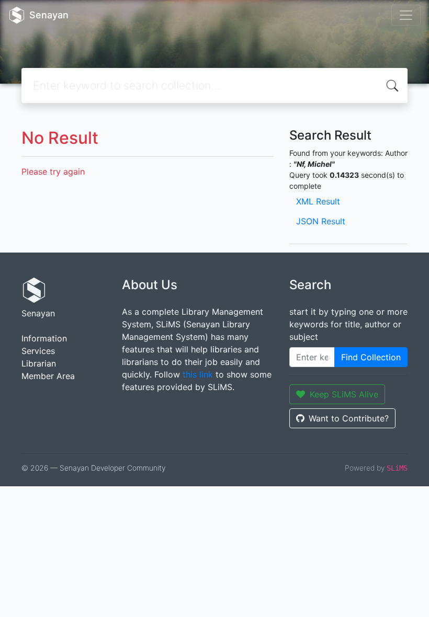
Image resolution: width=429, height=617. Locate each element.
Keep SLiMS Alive (344, 394)
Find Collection (371, 357)
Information (44, 338)
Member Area (48, 376)
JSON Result (320, 221)
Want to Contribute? (349, 418)
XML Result (318, 201)
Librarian (38, 363)
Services (38, 351)
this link (198, 374)
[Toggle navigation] (406, 15)
